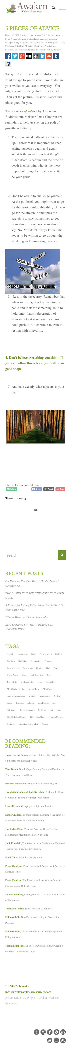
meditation (50, 681)
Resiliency (9, 49)
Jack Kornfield (37, 674)
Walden (45, 723)
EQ (17, 42)
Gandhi (39, 668)
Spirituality (12, 709)
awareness (23, 653)
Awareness (59, 35)
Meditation (9, 46)
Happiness (24, 42)
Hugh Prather (13, 674)
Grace (56, 668)
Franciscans (28, 668)
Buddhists (22, 661)
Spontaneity (32, 49)
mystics (32, 695)
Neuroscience (44, 695)
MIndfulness (48, 689)
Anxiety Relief (40, 35)
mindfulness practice (16, 695)
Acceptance (28, 35)
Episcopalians (13, 668)
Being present (46, 653)
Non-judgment (51, 46)
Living (62, 42)
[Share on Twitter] (35, 510)
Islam (24, 674)
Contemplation (33, 38)
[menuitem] (51, 7)
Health (40, 42)
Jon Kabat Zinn (27, 681)
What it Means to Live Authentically (26, 617)
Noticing (58, 695)
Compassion (35, 661)
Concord (48, 661)
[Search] (51, 7)
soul (54, 702)
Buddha (58, 653)
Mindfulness (39, 46)
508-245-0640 (18, 986)
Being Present (11, 38)
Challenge (22, 38)
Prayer (10, 702)
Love (40, 681)
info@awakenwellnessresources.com (28, 992)
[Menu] (60, 7)
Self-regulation (21, 49)
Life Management (51, 42)
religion (30, 702)
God (48, 668)
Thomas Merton (56, 716)
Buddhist (11, 661)
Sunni (59, 709)
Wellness (57, 49)
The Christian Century (16, 716)
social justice (43, 702)
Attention (11, 653)
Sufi (51, 709)
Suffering (42, 709)
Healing (33, 42)
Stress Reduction (45, 49)
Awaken (51, 35)
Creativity (44, 38)
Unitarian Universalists (28, 723)
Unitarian (11, 723)
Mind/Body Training (16, 689)
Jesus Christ (12, 681)
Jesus (49, 674)
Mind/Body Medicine (24, 46)
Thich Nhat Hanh (37, 716)
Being (33, 653)
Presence (20, 702)
